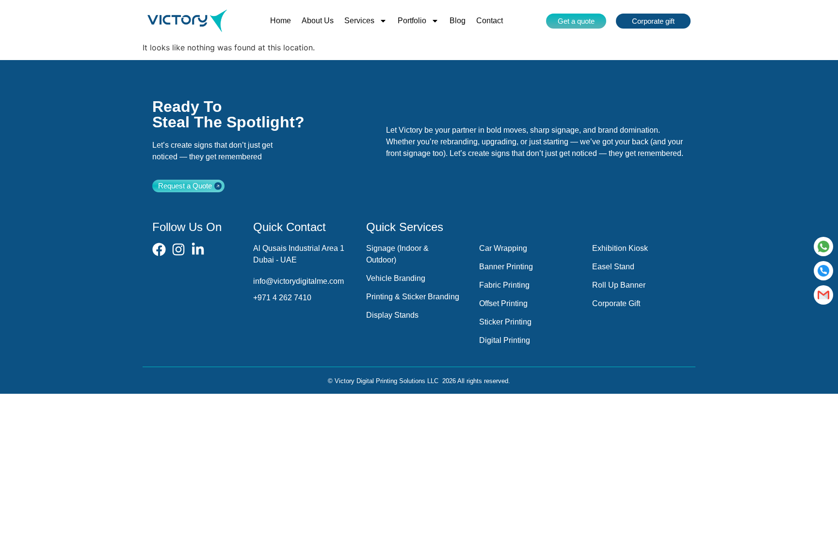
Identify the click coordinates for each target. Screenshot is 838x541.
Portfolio (412, 20)
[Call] (823, 270)
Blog (458, 20)
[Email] (823, 295)
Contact (489, 20)
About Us (318, 20)
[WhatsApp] (823, 246)
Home (280, 20)
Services (359, 20)
